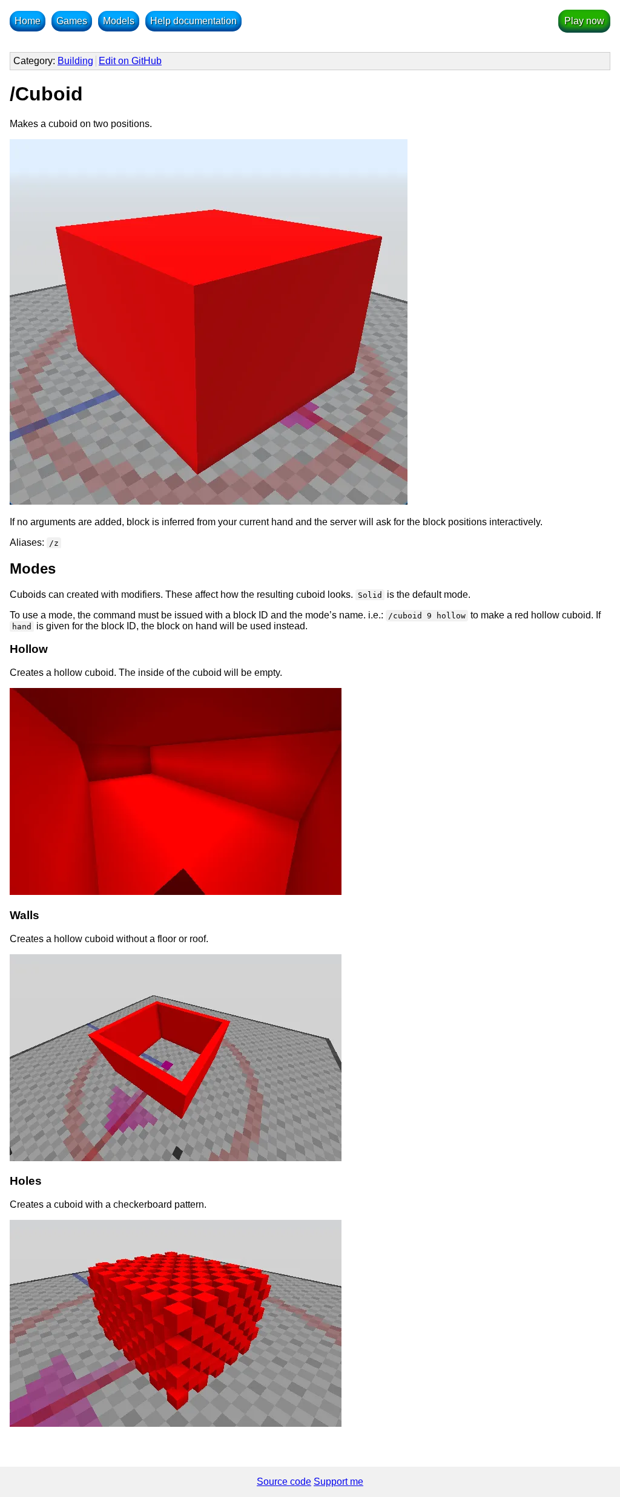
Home (28, 21)
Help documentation (193, 21)
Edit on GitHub (130, 61)
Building (75, 61)
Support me (338, 1481)
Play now (584, 21)
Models (118, 21)
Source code (284, 1481)
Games (71, 21)
